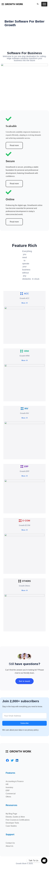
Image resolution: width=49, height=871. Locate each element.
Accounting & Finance (15, 781)
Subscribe (24, 723)
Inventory (9, 787)
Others (8, 797)
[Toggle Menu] (44, 4)
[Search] (38, 4)
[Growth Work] (12, 4)
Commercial (10, 794)
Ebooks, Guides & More (15, 817)
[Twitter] (12, 760)
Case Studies (11, 826)
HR (7, 784)
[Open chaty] (44, 860)
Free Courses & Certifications (18, 820)
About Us (9, 846)
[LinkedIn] (17, 760)
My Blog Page (11, 814)
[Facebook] (7, 760)
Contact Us (10, 843)
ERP (8, 790)
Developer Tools (12, 823)
